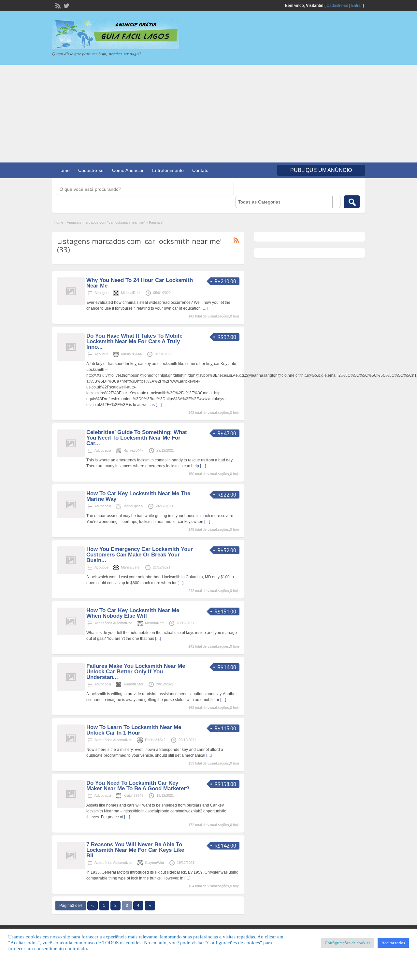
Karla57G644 (131, 354)
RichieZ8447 (133, 450)
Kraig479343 (133, 795)
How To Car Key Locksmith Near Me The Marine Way (138, 496)
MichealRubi (130, 293)
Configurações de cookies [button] (347, 942)
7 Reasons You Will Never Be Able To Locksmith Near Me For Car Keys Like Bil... (135, 850)
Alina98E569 (133, 684)
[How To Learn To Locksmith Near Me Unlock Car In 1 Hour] (71, 751)
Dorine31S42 (155, 740)
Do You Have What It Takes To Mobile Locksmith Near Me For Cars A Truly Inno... (134, 341)
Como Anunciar (128, 170)
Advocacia (102, 450)
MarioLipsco (133, 506)
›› (150, 905)
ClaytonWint (154, 863)
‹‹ (92, 905)
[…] (205, 308)
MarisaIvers (130, 567)
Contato (200, 170)
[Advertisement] (208, 113)
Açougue (101, 293)
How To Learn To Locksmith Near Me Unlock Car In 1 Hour (133, 730)
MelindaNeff (154, 623)
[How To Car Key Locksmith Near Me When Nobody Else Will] (71, 634)
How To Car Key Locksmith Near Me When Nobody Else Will (132, 613)
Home (63, 170)
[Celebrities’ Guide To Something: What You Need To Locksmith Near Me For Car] (71, 456)
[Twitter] (65, 5)
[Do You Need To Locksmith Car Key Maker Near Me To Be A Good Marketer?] (71, 806)
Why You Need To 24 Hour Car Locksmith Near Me (139, 283)
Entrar (356, 5)
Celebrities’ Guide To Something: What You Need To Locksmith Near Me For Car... (136, 437)
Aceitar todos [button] (393, 942)
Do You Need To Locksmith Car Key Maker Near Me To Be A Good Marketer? (137, 786)
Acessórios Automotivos (113, 623)
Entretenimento (168, 170)
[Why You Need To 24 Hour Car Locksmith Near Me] (71, 304)
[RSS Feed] (57, 5)
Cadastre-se (337, 5)
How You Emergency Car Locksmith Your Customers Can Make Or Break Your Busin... (139, 554)
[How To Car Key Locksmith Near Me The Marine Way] (71, 517)
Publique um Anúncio (321, 170)
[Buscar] (352, 201)
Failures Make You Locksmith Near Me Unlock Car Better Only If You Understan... (135, 671)
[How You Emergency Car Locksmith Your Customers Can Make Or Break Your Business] (71, 572)
